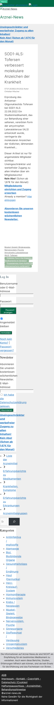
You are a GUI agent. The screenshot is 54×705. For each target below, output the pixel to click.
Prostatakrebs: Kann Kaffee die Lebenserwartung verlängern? (18, 264)
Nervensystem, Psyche (14, 250)
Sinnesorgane (14, 628)
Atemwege (12, 548)
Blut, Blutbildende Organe (13, 556)
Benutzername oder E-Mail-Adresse (9, 287)
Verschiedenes (15, 647)
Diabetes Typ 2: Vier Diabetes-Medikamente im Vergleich (18, 259)
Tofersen (13, 255)
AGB (4, 675)
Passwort (5, 301)
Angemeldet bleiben (7, 324)
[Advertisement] (18, 233)
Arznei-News (11, 17)
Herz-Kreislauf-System (12, 586)
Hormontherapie (16, 594)
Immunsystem (14, 598)
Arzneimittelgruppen (15, 513)
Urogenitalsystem (16, 644)
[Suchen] (14, 521)
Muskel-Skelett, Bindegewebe (17, 247)
